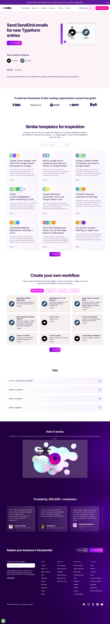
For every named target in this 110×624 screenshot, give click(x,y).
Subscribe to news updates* (16, 562)
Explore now (79, 2)
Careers (92, 568)
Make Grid (44, 578)
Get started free (102, 8)
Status (43, 591)
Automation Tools (62, 581)
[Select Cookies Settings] (3, 621)
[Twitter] (93, 604)
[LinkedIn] (97, 604)
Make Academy (78, 565)
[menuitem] (26, 8)
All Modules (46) (37, 290)
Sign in (91, 8)
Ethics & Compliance (96, 591)
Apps (42, 575)
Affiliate (76, 584)
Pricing (68, 8)
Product (43, 565)
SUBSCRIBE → (11, 578)
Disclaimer (93, 584)
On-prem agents (78, 594)
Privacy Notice (30, 574)
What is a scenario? (16, 390)
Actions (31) (62, 290)
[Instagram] (88, 604)
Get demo (44, 584)
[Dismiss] (107, 2)
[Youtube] (102, 604)
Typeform (15, 60)
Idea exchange (61, 578)
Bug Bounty (93, 587)
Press (92, 575)
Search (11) (74, 290)
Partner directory (62, 575)
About (92, 565)
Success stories (61, 568)
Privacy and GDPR (95, 581)
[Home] (7, 8)
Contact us (93, 572)
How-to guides (61, 565)
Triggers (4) (50, 290)
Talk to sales (83, 8)
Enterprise (44, 587)
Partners (76, 587)
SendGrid (28, 60)
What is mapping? (15, 407)
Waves (43, 594)
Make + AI (44, 568)
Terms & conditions (95, 578)
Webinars (76, 581)
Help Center (77, 572)
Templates (60, 572)
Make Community (79, 568)
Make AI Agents (45, 572)
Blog (75, 578)
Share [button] (20, 70)
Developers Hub (78, 575)
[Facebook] (84, 604)
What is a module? (15, 399)
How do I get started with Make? (21, 381)
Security (76, 591)
